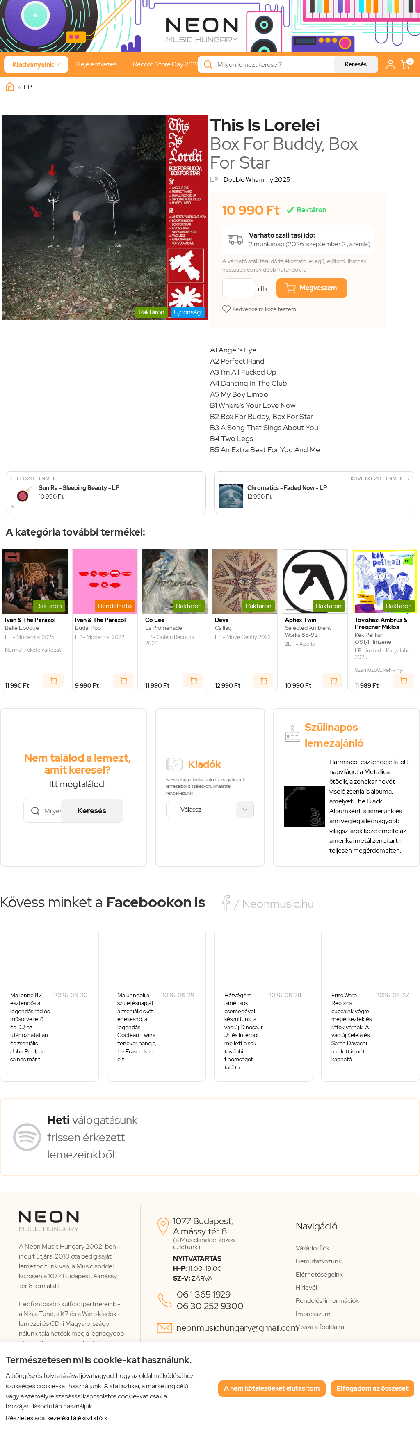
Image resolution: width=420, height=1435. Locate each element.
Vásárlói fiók (313, 1248)
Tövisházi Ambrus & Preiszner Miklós (381, 624)
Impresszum (313, 1313)
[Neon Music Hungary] (10, 87)
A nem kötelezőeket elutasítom (272, 1388)
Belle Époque (22, 628)
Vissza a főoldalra (320, 1327)
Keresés (356, 64)
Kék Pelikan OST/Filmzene (373, 638)
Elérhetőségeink (319, 1274)
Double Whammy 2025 (257, 179)
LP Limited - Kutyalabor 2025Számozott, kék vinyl (384, 660)
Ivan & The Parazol (30, 620)
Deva (222, 620)
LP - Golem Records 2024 (169, 640)
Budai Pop (88, 628)
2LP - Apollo (300, 644)
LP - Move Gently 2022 (243, 637)
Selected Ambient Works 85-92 (308, 632)
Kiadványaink (36, 64)
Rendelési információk (327, 1300)
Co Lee (154, 620)
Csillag (223, 628)
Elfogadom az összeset (373, 1388)
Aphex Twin (300, 620)
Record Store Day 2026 (167, 64)
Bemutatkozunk (319, 1261)
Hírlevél (306, 1287)
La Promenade (163, 628)
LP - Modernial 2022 (99, 637)
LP (28, 86)
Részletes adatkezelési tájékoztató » (57, 1418)
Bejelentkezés (96, 64)
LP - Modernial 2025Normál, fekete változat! (33, 643)
